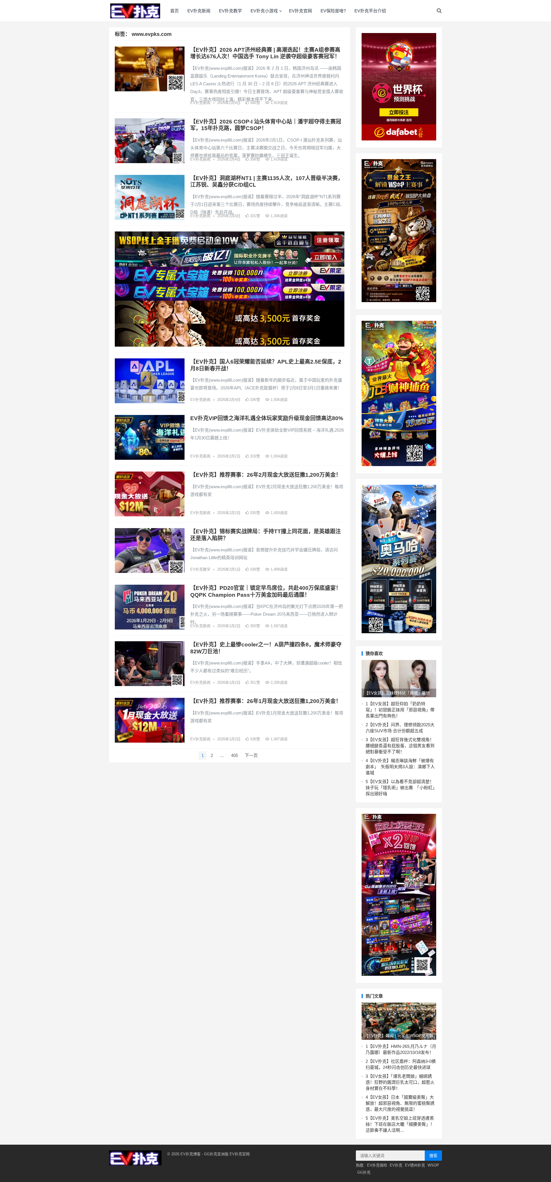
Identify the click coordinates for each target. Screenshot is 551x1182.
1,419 (278, 103)
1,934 (278, 456)
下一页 (251, 755)
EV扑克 (396, 1165)
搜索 (433, 1155)
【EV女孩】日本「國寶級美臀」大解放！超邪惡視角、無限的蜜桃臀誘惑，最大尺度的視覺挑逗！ (400, 1103)
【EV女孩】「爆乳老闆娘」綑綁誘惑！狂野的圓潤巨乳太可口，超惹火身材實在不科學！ (400, 1082)
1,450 (278, 513)
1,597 (278, 626)
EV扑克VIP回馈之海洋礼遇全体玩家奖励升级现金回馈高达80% (266, 418)
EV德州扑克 (415, 1165)
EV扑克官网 (300, 10)
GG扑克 (363, 1172)
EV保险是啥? (333, 10)
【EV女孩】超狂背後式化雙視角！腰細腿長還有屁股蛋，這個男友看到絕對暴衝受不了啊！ (400, 745)
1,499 (278, 569)
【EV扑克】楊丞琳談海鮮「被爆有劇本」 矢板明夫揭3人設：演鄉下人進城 (400, 766)
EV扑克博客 (191, 1154)
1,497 (278, 739)
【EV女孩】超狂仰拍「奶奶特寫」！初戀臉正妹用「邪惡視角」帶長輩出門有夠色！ (400, 709)
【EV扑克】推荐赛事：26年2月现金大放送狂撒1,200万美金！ (265, 475)
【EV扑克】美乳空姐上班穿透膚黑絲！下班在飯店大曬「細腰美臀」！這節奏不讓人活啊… (400, 1124)
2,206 (278, 682)
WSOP (433, 1165)
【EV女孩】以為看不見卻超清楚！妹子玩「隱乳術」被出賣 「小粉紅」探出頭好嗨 (400, 787)
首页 (174, 10)
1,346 (278, 216)
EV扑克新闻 (198, 10)
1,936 (278, 399)
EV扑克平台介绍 (370, 10)
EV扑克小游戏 (264, 10)
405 (234, 755)
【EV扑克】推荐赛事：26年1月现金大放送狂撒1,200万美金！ (265, 701)
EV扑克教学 (230, 10)
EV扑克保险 (377, 1165)
